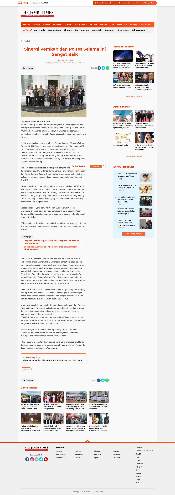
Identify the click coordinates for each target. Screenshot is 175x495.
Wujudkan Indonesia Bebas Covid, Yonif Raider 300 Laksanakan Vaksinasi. (127, 199)
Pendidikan (60, 458)
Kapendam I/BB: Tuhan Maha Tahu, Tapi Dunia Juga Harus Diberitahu (127, 222)
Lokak (138, 473)
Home (25, 3)
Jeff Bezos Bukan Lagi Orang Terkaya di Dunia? (122, 86)
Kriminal (97, 454)
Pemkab (98, 30)
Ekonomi (57, 25)
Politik (77, 458)
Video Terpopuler (123, 46)
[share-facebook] (99, 68)
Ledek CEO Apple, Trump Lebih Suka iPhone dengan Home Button (143, 87)
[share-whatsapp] (107, 68)
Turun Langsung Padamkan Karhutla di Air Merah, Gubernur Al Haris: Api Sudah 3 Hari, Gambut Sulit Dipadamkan (125, 3)
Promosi (139, 464)
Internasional (81, 25)
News (138, 457)
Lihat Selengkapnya (133, 234)
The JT (138, 454)
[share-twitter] (103, 68)
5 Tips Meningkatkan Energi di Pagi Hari (126, 186)
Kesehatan (122, 25)
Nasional (134, 25)
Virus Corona (139, 30)
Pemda (86, 30)
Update (96, 166)
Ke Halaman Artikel (133, 157)
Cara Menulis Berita (120, 145)
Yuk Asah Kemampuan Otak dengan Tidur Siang (127, 176)
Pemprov (110, 30)
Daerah (46, 25)
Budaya (36, 25)
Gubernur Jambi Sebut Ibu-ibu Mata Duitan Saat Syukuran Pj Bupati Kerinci (123, 125)
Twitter (42, 462)
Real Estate (124, 30)
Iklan (138, 460)
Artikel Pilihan (121, 106)
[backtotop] (87, 442)
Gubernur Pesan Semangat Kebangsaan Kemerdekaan (144, 125)
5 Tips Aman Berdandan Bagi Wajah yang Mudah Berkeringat (144, 147)
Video (28, 30)
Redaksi (139, 448)
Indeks (26, 25)
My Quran (139, 467)
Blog (138, 470)
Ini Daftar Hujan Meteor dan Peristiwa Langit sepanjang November (122, 65)
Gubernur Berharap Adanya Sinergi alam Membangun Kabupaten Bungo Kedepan (126, 211)
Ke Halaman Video (133, 97)
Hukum (68, 25)
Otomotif (145, 25)
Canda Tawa (55, 30)
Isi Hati (93, 25)
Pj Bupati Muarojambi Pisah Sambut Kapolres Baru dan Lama (52, 360)
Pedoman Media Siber (144, 451)
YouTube (47, 462)
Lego (138, 480)
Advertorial (40, 30)
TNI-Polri (116, 458)
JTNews (103, 25)
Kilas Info (139, 476)
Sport (96, 458)
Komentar (29, 68)
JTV (112, 25)
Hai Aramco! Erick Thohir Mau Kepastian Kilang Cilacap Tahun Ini (144, 65)
